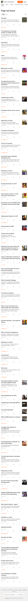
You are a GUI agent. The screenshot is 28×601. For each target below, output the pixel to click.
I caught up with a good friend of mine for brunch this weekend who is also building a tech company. (10, 563)
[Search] (25, 14)
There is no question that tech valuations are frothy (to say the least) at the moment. (10, 519)
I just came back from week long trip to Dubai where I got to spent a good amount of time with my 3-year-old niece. (10, 310)
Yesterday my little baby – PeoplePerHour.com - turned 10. (8, 236)
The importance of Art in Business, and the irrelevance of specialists (10, 83)
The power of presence (7, 130)
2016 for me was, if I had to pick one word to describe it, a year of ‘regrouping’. (9, 344)
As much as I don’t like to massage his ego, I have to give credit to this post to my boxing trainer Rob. (10, 20)
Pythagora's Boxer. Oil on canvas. (10, 110)
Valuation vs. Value (6, 517)
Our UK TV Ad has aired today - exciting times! (10, 481)
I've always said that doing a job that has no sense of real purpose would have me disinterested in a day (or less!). (10, 272)
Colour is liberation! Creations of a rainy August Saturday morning (10, 257)
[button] (2, 4)
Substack (7, 598)
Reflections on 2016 (6, 342)
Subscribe (20, 2)
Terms (20, 590)
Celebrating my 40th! (7, 97)
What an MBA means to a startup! (10, 417)
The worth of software (7, 293)
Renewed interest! (6, 527)
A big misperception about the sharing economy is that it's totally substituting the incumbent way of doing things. (10, 460)
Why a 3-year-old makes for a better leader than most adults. (10, 306)
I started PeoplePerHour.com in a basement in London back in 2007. (9, 385)
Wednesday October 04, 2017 (9, 216)
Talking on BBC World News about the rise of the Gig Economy (10, 493)
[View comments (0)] (8, 25)
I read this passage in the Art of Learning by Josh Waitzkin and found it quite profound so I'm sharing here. (10, 145)
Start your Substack (10, 594)
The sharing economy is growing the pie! (10, 457)
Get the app (20, 594)
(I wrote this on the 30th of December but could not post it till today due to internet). (10, 133)
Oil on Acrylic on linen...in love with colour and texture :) (9, 194)
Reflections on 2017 (6, 170)
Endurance (4, 368)
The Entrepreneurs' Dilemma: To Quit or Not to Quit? (10, 442)
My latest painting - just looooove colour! (10, 321)
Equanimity (4, 42)
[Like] (2, 25)
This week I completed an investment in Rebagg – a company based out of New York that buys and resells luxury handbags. (10, 282)
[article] (14, 21)
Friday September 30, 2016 (8, 395)
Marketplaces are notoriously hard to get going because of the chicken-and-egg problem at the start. (10, 431)
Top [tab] (7, 14)
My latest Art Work (6, 537)
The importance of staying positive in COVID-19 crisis (8, 31)
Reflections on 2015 (6, 470)
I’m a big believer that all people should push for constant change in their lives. (10, 160)
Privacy (16, 590)
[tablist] (4, 14)
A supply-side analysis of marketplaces (8, 428)
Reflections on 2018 (6, 120)
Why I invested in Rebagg (8, 280)
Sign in (25, 2)
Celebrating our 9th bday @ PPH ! (10, 402)
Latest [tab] (3, 14)
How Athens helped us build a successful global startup (9, 381)
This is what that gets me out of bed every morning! (10, 269)
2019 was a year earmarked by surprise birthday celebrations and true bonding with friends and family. (10, 71)
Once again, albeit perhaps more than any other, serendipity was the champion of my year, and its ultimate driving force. (10, 173)
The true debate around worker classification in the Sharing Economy (10, 549)
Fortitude (3, 18)
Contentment (5, 355)
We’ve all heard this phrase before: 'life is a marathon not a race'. (10, 370)
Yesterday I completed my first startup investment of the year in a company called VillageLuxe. (10, 334)
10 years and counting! (7, 233)
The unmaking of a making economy (8, 574)
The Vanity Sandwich (7, 410)
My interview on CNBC (7, 226)
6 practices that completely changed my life (9, 157)
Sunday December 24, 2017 (9, 183)
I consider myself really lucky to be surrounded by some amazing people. (10, 357)
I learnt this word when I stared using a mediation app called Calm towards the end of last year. (10, 45)
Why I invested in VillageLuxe (9, 332)
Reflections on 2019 (6, 68)
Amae (2, 55)
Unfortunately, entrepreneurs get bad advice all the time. (10, 445)
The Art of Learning (6, 143)
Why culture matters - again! (9, 504)
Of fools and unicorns (7, 560)
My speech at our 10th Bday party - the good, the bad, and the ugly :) (10, 204)
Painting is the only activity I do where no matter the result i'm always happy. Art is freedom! (10, 248)
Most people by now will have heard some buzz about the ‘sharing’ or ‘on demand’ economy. (9, 577)
